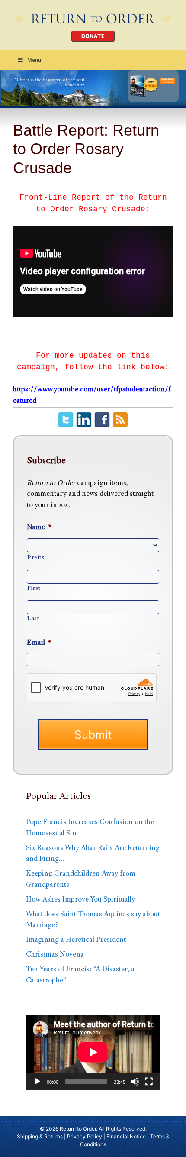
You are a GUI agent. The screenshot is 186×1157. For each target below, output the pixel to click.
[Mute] (135, 1081)
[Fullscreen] (148, 1081)
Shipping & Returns (40, 1136)
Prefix (36, 558)
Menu (34, 60)
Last (33, 619)
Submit (93, 734)
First (33, 588)
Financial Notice (126, 1136)
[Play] (37, 1081)
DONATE (93, 36)
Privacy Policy (84, 1136)
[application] (93, 1052)
